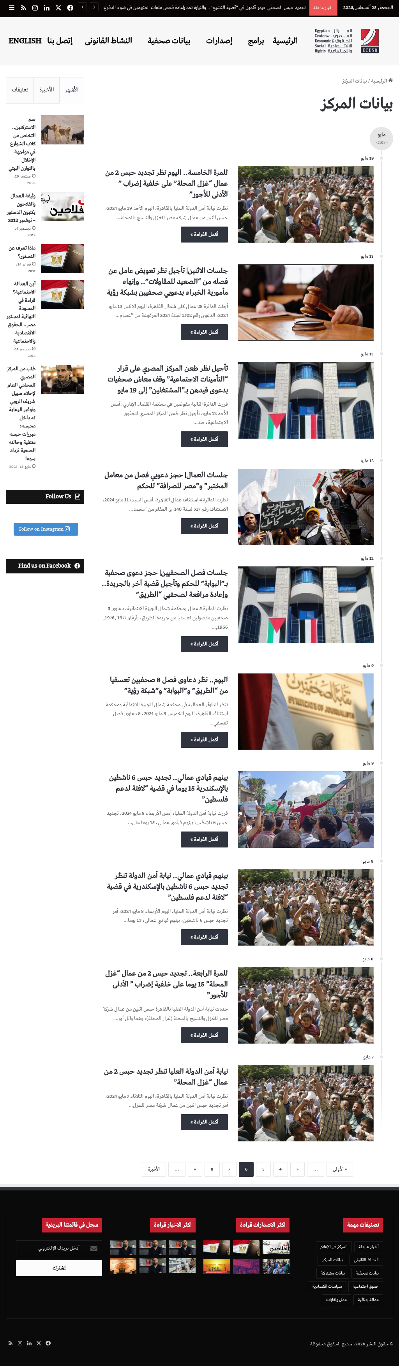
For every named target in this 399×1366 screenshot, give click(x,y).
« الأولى (340, 1169)
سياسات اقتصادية (327, 1286)
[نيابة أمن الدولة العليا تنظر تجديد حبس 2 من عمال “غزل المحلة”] (306, 1103)
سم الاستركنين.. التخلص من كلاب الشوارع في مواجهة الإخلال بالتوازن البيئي (22, 143)
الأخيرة (154, 1169)
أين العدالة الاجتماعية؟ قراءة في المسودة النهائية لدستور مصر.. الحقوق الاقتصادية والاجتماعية (20, 312)
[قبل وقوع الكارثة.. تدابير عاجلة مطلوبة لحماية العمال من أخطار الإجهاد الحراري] (216, 1266)
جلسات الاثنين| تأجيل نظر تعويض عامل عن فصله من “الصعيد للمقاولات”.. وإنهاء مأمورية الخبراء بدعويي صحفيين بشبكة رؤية (167, 281)
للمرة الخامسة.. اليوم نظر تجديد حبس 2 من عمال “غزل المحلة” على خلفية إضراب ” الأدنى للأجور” (166, 183)
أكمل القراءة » (204, 234)
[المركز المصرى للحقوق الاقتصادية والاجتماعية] (346, 41)
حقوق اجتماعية (366, 1286)
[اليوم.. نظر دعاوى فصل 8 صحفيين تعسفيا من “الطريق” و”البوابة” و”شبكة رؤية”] (306, 711)
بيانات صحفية (169, 40)
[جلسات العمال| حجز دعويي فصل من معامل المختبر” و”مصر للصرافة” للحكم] (306, 507)
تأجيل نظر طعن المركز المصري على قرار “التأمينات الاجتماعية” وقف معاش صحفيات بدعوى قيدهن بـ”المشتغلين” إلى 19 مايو (168, 379)
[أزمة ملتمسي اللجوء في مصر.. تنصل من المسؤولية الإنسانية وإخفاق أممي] (276, 1266)
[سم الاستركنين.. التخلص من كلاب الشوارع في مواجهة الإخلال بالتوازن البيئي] (62, 129)
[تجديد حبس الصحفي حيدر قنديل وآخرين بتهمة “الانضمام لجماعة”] (182, 1247)
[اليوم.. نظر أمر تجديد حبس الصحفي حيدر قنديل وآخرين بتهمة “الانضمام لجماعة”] (152, 1247)
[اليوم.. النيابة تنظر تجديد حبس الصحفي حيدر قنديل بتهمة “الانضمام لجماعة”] (152, 1265)
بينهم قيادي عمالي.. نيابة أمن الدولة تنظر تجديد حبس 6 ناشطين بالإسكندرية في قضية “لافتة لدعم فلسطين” (167, 886)
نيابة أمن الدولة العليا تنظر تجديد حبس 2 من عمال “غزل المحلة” (166, 1077)
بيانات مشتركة (333, 1273)
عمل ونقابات (336, 1300)
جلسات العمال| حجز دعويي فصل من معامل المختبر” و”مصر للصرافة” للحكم (166, 480)
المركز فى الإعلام (334, 1247)
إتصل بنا (59, 40)
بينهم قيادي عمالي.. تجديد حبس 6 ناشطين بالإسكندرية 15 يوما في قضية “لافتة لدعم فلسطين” (168, 788)
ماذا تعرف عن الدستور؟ (22, 252)
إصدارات (219, 40)
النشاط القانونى (108, 40)
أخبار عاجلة (368, 1247)
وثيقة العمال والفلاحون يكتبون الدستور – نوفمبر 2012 (21, 208)
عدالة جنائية (368, 1300)
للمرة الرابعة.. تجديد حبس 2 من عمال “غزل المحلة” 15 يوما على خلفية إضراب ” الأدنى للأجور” (166, 984)
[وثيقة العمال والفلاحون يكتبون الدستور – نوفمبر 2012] (62, 206)
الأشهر (72, 90)
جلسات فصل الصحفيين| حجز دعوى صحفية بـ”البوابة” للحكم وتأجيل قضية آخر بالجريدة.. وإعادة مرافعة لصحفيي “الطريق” (165, 583)
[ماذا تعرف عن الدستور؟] (62, 258)
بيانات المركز (332, 1260)
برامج (256, 40)
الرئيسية (285, 40)
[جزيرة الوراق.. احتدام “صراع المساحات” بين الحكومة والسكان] (246, 1266)
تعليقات (20, 90)
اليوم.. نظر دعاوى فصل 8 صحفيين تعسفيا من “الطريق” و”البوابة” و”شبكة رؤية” (169, 685)
